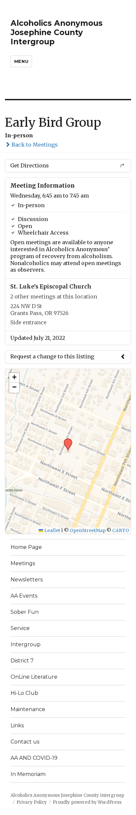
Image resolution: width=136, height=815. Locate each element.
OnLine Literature (34, 677)
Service (20, 628)
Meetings (23, 563)
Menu (21, 61)
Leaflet (51, 530)
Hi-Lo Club (24, 693)
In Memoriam (28, 774)
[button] (66, 440)
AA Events (24, 596)
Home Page (26, 547)
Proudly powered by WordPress (87, 802)
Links (17, 725)
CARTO (120, 530)
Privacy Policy (32, 802)
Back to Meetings (34, 144)
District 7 (22, 660)
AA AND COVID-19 (34, 758)
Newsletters (27, 579)
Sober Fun (25, 612)
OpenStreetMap (88, 530)
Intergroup (26, 644)
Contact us (25, 742)
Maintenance (28, 709)
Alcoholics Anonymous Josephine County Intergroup (57, 32)
